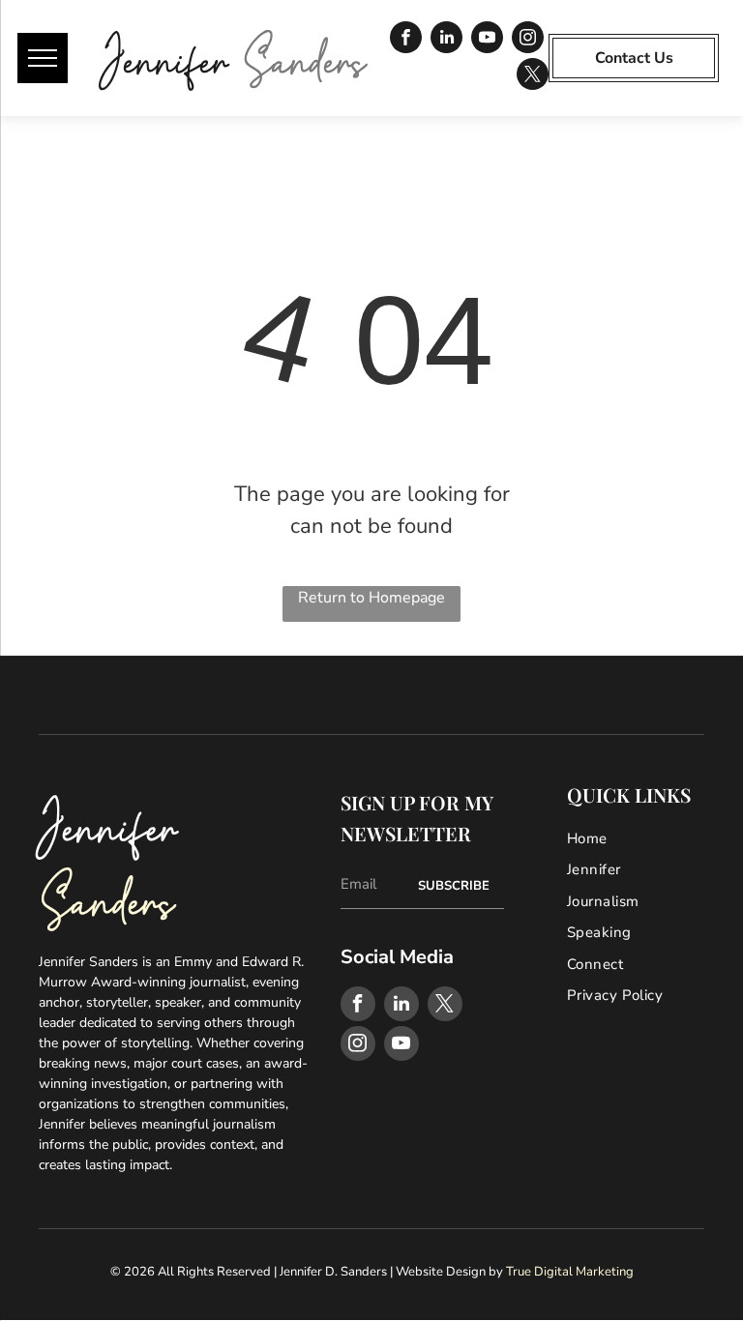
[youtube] (487, 39)
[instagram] (528, 39)
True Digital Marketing (570, 1271)
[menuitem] (641, 839)
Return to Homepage (371, 597)
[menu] (42, 58)
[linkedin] (446, 39)
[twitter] (533, 76)
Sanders (304, 56)
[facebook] (406, 39)
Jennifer (165, 56)
